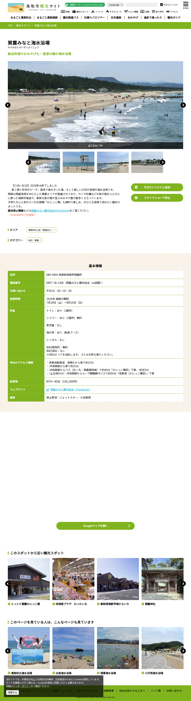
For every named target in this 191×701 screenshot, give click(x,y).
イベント (99, 11)
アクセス (174, 11)
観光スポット (82, 11)
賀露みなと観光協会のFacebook (50, 210)
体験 (147, 11)
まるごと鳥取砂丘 (20, 17)
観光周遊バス (71, 17)
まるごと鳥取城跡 (47, 17)
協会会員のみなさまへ (132, 690)
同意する (12, 692)
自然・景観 (33, 240)
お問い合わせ (174, 690)
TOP (10, 25)
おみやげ (133, 17)
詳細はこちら (14, 628)
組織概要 (109, 690)
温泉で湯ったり (153, 17)
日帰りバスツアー (94, 17)
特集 (68, 11)
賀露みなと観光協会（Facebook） (70, 389)
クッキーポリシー (22, 686)
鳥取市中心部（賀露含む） (40, 229)
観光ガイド (174, 17)
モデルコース (115, 11)
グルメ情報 (133, 11)
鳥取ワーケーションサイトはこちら (86, 4)
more (10, 559)
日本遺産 (116, 17)
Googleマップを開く (95, 526)
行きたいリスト (171, 4)
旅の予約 (159, 11)
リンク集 (156, 690)
